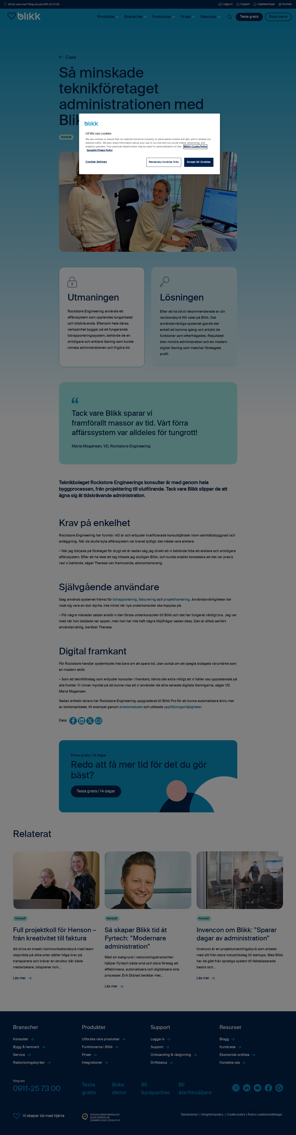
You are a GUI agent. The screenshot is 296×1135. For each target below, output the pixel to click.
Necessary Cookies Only (164, 162)
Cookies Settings (96, 162)
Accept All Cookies (198, 162)
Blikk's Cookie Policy (195, 146)
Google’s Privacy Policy (99, 150)
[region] (149, 144)
